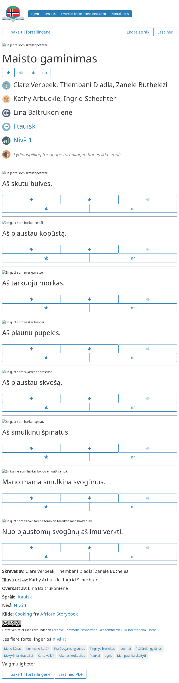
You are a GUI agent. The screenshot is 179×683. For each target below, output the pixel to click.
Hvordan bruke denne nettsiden (83, 14)
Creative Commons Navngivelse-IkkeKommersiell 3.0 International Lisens (104, 630)
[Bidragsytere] (89, 547)
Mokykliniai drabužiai (18, 655)
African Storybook (59, 614)
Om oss (50, 14)
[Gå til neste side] (8, 72)
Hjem (35, 14)
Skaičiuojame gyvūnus (69, 648)
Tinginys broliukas (102, 648)
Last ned (165, 32)
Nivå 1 (22, 139)
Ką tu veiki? (46, 655)
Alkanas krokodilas (72, 655)
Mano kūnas (12, 648)
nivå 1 (59, 639)
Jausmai (125, 648)
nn (44, 72)
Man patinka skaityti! (131, 655)
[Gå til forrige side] (31, 199)
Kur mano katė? (37, 648)
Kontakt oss (120, 14)
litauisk (24, 126)
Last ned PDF (70, 674)
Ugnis (108, 655)
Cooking (23, 614)
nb (32, 72)
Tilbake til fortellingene (28, 32)
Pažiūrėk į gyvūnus (149, 648)
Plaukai (95, 655)
